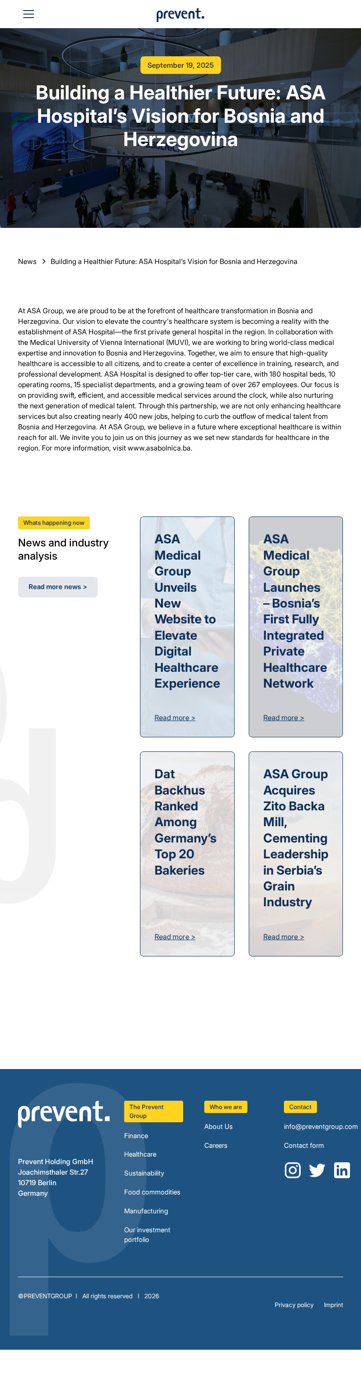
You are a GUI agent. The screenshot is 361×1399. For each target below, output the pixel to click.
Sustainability (144, 1173)
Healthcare (140, 1154)
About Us (218, 1126)
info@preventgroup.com (321, 1126)
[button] (27, 14)
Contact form (304, 1145)
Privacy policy (294, 1304)
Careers (216, 1145)
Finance (136, 1136)
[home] (180, 17)
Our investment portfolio (147, 1235)
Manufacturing (146, 1211)
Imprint (333, 1304)
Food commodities (152, 1192)
